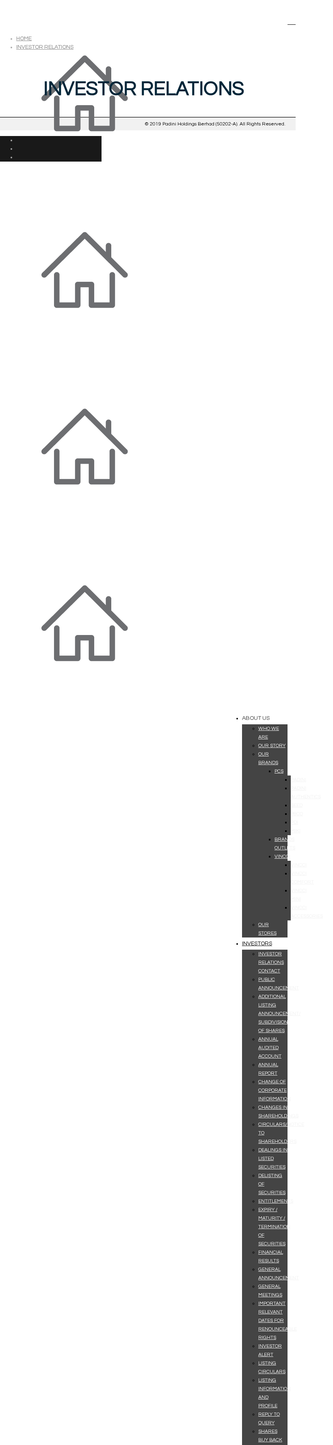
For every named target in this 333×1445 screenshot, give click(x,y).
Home (24, 38)
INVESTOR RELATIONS (45, 47)
